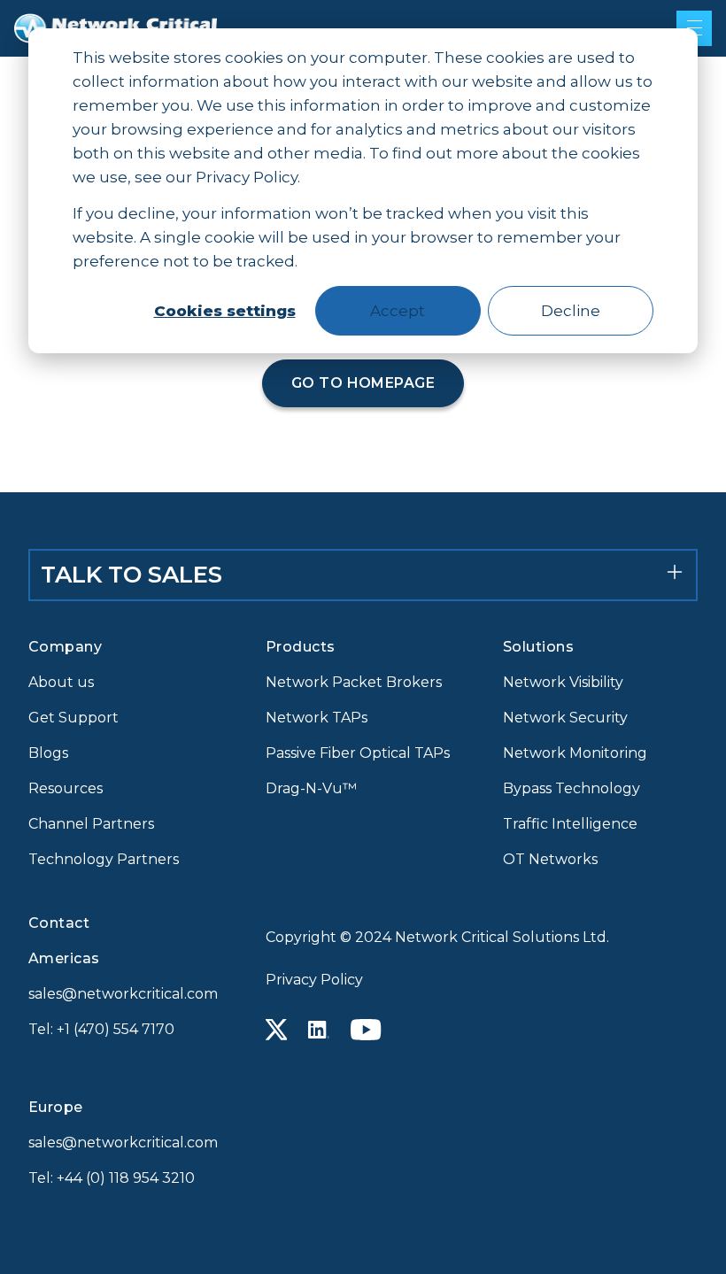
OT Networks (550, 859)
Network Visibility (563, 682)
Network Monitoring (575, 753)
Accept (397, 311)
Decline (570, 311)
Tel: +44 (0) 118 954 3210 (111, 1178)
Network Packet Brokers (354, 682)
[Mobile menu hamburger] (694, 28)
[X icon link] (276, 1029)
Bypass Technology (571, 788)
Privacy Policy (314, 979)
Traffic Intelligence (570, 823)
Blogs (48, 753)
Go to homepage (363, 382)
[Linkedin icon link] (318, 1029)
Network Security (565, 717)
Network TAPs (316, 717)
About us (61, 682)
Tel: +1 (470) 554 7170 (101, 1029)
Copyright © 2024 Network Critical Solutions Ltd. (437, 937)
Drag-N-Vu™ (311, 788)
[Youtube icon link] (366, 1029)
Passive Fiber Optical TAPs (358, 753)
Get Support (73, 717)
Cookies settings (225, 311)
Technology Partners (103, 859)
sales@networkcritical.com (123, 993)
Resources (65, 788)
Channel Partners (91, 823)
